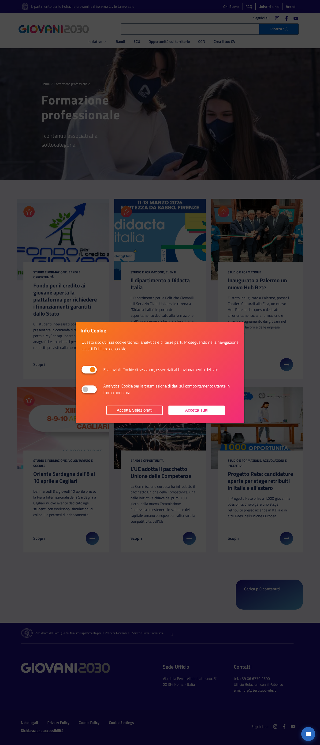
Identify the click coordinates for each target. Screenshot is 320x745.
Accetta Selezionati (135, 410)
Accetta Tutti (196, 410)
